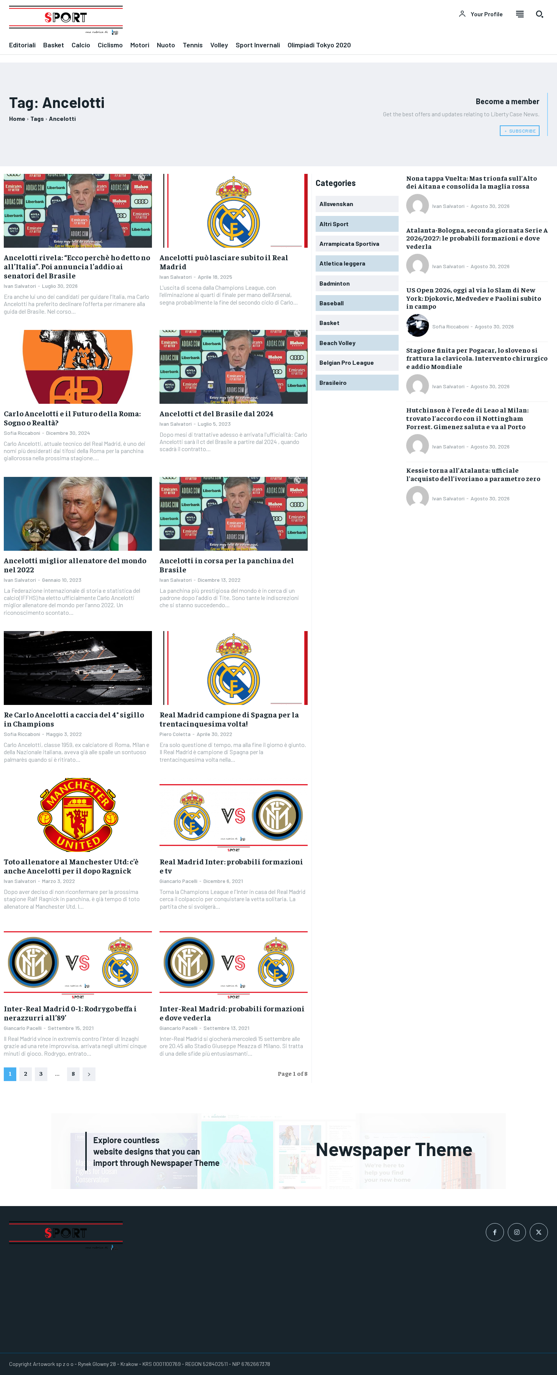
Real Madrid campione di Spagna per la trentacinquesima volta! (229, 718)
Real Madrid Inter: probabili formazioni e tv (231, 865)
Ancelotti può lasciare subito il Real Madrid (224, 261)
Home (17, 118)
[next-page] (89, 1074)
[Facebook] (495, 1232)
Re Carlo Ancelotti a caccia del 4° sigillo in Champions (74, 718)
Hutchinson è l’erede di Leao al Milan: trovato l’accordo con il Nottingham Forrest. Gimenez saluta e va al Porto (467, 417)
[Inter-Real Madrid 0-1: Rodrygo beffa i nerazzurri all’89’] (78, 962)
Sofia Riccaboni (22, 433)
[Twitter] (539, 1232)
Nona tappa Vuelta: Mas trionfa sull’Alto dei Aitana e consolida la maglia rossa (471, 182)
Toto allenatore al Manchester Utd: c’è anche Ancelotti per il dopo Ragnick (71, 865)
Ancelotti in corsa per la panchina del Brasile (227, 564)
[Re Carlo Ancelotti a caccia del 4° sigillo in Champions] (78, 668)
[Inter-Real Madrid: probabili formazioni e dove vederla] (234, 962)
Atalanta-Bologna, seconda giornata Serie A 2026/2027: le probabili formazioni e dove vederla (477, 237)
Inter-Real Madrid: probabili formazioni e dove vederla (232, 1012)
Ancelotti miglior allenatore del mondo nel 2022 (75, 564)
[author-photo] (418, 206)
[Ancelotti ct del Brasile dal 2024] (234, 367)
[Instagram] (517, 1232)
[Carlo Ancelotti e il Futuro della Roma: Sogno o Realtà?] (78, 367)
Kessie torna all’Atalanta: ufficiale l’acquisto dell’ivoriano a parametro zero (473, 474)
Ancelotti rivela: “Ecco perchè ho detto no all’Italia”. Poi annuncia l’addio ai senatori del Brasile (77, 266)
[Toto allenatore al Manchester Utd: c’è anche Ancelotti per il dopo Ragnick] (78, 815)
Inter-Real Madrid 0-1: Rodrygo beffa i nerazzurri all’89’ (70, 1012)
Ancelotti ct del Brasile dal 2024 (217, 413)
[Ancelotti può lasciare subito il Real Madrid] (234, 211)
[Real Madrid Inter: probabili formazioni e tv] (234, 815)
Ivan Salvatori (20, 286)
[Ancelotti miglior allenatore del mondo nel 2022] (78, 514)
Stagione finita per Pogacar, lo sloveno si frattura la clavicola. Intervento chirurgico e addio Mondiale (477, 357)
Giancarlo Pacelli (178, 881)
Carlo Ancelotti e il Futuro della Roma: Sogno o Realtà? (72, 417)
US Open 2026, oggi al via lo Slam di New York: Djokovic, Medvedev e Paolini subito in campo (473, 297)
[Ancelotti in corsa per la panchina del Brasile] (234, 514)
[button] (539, 14)
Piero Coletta (175, 734)
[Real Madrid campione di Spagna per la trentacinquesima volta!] (234, 668)
